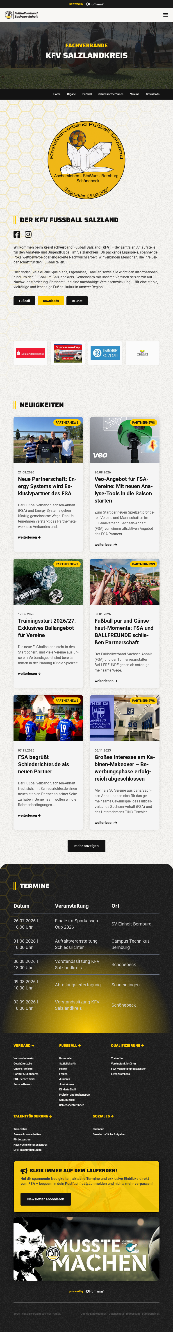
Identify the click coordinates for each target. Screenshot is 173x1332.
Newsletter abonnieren (45, 1199)
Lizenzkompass (120, 1074)
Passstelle (65, 1058)
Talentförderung (31, 1116)
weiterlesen (27, 537)
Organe (71, 94)
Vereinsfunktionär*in (123, 1063)
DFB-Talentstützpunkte (27, 1150)
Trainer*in (117, 1058)
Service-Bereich (23, 1084)
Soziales (101, 1116)
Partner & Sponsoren (26, 1074)
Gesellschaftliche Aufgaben (109, 1134)
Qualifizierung (125, 1045)
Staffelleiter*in (67, 1063)
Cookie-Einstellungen (94, 1313)
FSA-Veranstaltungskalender (128, 1068)
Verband (22, 1045)
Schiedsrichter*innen (110, 94)
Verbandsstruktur (24, 1058)
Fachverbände (86, 45)
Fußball (87, 94)
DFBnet (77, 301)
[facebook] (17, 234)
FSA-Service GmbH (25, 1079)
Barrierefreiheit (150, 1313)
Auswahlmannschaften (27, 1134)
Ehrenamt (98, 1129)
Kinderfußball (67, 1089)
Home (56, 94)
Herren (63, 1068)
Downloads (152, 94)
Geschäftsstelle (23, 1063)
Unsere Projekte (23, 1068)
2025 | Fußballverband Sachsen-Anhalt (37, 1313)
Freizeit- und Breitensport (74, 1094)
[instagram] (28, 234)
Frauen (63, 1074)
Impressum (133, 1313)
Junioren (64, 1079)
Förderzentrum (22, 1139)
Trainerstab (20, 1129)
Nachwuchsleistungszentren (31, 1144)
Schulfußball (67, 1099)
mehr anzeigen (86, 846)
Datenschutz (116, 1313)
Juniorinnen (66, 1084)
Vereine (134, 94)
